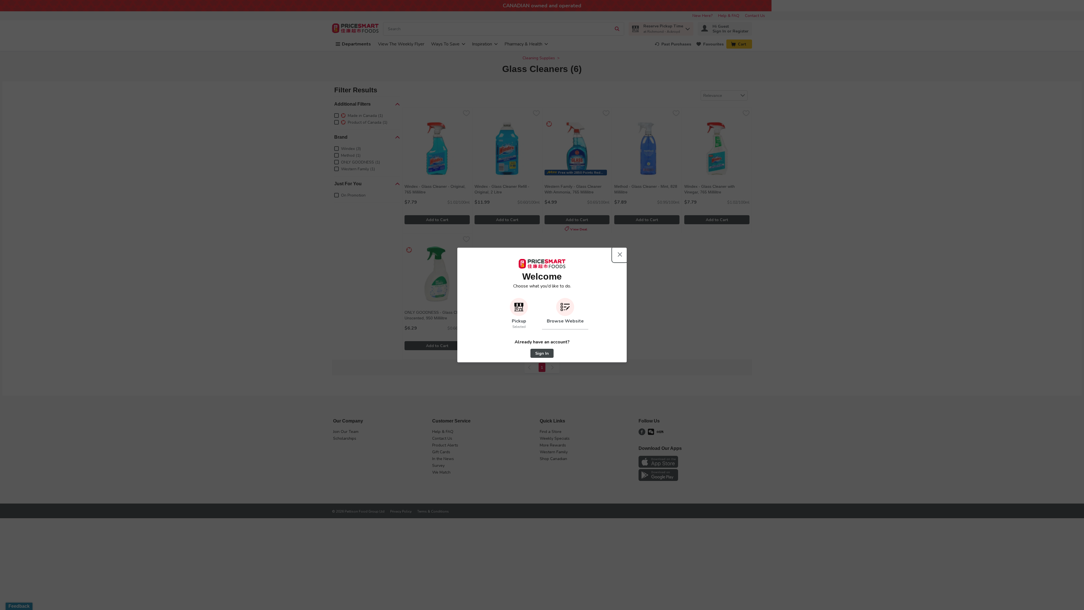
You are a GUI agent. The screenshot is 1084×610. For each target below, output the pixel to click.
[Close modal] (620, 254)
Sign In (542, 353)
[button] (519, 314)
